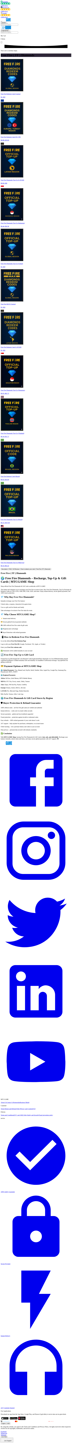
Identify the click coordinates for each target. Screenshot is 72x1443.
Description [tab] (5, 569)
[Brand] (6, 21)
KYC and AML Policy (20, 1115)
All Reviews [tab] (16, 569)
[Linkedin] (36, 1026)
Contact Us (10, 1102)
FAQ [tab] (10, 569)
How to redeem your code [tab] (28, 569)
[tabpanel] (36, 656)
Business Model (24, 1102)
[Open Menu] (1, 21)
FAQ (34, 1109)
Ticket (3, 1109)
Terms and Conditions (7, 1115)
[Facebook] (36, 815)
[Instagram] (36, 885)
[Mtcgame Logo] (6, 744)
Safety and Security (33, 1115)
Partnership (16, 1102)
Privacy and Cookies (26, 1109)
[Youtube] (36, 1096)
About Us (4, 1102)
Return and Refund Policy (12, 1109)
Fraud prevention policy (46, 1115)
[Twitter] (36, 955)
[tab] (43, 569)
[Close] (1, 42)
